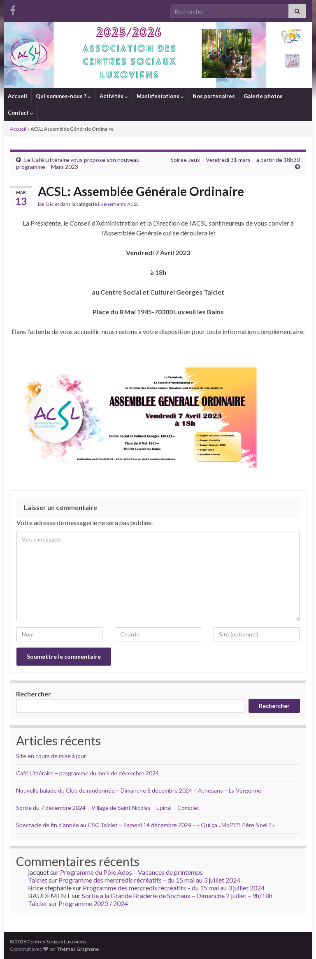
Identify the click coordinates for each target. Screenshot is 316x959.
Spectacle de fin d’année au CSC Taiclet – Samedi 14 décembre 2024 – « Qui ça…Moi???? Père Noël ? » (145, 824)
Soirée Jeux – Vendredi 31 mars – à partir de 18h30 (235, 159)
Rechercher (33, 694)
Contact (19, 112)
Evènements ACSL (118, 204)
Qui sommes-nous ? (62, 96)
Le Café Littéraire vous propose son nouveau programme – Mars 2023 (77, 163)
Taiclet (52, 204)
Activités (112, 96)
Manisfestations (159, 96)
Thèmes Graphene (78, 949)
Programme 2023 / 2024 (93, 903)
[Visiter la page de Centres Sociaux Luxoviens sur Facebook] (13, 9)
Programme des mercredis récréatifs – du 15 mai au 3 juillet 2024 (149, 880)
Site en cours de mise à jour (51, 755)
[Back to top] (297, 940)
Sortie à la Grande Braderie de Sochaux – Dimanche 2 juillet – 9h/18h (177, 895)
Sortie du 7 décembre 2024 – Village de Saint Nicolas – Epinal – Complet (108, 807)
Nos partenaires (214, 96)
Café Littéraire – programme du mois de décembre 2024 (87, 773)
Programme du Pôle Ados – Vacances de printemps (131, 872)
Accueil (17, 96)
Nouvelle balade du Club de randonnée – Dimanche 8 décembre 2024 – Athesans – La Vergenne (138, 790)
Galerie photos (263, 96)
